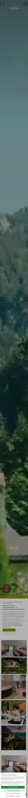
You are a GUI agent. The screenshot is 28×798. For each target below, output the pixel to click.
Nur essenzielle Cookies (12, 790)
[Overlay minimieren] (24, 775)
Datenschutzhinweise (10, 795)
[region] (13, 780)
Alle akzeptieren (12, 787)
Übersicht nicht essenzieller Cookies (13, 793)
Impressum (18, 795)
